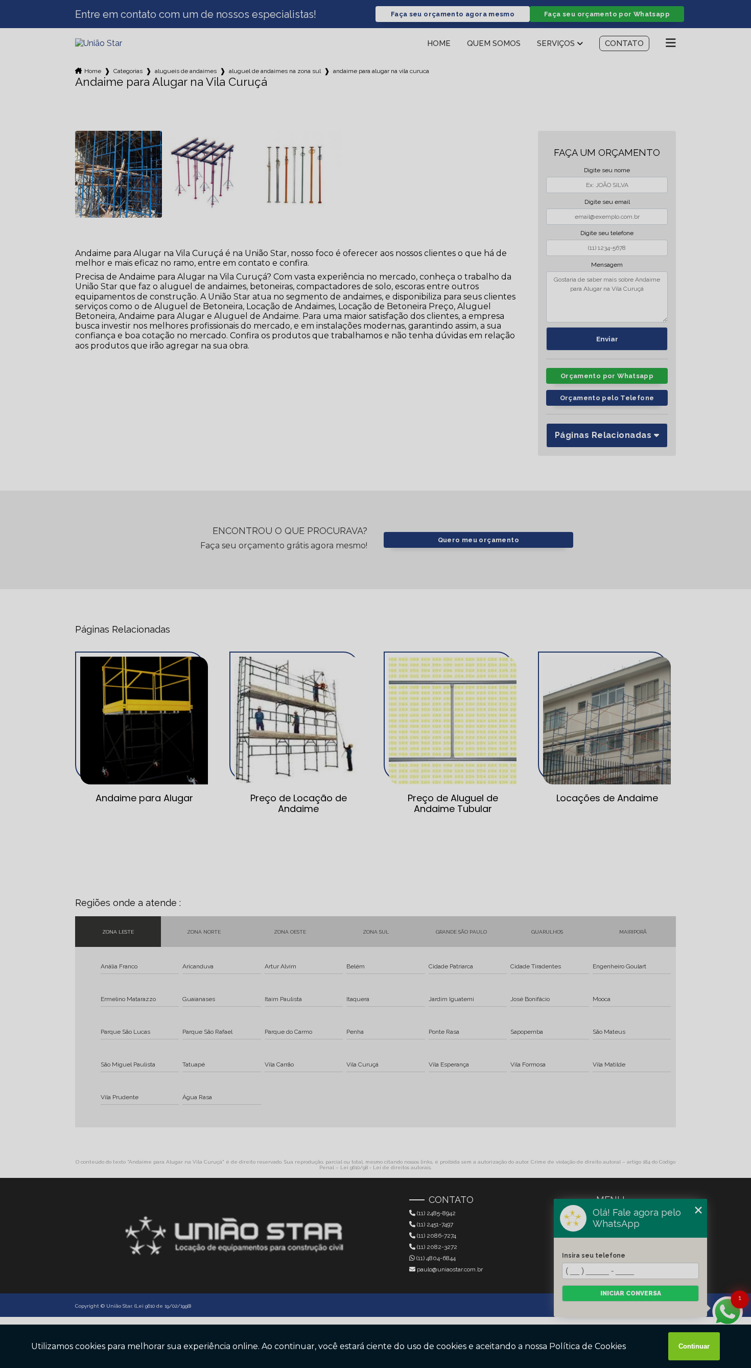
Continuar (694, 1346)
